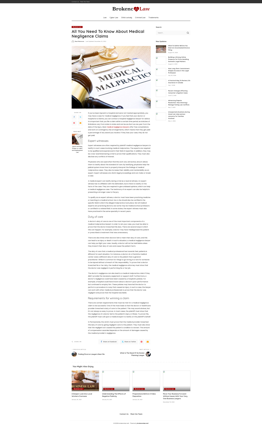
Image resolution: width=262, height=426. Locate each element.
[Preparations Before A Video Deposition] (146, 381)
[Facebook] (74, 117)
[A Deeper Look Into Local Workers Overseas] (85, 381)
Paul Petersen (79, 41)
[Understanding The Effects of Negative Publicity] (116, 381)
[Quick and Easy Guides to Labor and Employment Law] (77, 139)
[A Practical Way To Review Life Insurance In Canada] (161, 83)
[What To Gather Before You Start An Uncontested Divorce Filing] (161, 49)
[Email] (80, 123)
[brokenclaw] (131, 8)
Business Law (77, 27)
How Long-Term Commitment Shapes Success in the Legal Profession (179, 71)
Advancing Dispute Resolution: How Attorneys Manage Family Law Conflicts (178, 103)
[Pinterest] (74, 123)
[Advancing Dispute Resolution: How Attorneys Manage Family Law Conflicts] (161, 104)
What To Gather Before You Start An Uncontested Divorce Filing (179, 48)
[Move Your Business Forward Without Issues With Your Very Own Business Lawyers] (176, 381)
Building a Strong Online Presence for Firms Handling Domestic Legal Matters (178, 59)
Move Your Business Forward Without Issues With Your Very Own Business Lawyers (175, 396)
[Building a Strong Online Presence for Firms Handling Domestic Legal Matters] (161, 60)
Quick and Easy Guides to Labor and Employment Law (77, 149)
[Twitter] (80, 117)
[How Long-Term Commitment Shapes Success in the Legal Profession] (161, 72)
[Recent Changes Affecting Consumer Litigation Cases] (161, 93)
